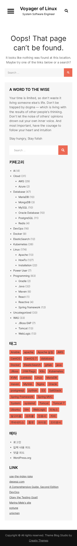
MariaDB (24, 197)
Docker (17, 233)
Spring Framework (22, 396)
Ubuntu (15, 409)
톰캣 (31, 422)
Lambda (26, 377)
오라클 (30, 415)
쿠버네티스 (17, 422)
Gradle (23, 281)
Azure (22, 186)
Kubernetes (20, 244)
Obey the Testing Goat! (23, 497)
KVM (13, 377)
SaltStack (55, 390)
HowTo (23, 260)
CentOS (15, 358)
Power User (20, 270)
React (22, 296)
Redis (22, 223)
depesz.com (16, 481)
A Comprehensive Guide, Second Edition (33, 486)
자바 (53, 415)
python (32, 390)
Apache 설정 (45, 352)
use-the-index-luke (21, 476)
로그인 (17, 442)
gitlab (48, 364)
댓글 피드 (18, 452)
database (47, 358)
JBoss (14, 371)
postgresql (17, 390)
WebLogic (25, 333)
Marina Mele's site (20, 502)
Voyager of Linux (38, 8)
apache (28, 352)
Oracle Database (29, 212)
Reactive (24, 302)
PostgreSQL (26, 218)
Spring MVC (45, 396)
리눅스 (54, 409)
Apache (23, 254)
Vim (26, 409)
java (58, 364)
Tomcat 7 (58, 403)
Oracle (53, 384)
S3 (43, 390)
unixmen (14, 513)
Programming (21, 275)
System (15, 403)
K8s (42, 371)
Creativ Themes (38, 540)
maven (15, 384)
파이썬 (42, 422)
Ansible (15, 352)
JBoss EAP (25, 323)
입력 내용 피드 (21, 447)
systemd (29, 403)
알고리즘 (16, 415)
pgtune (13, 507)
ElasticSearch (21, 239)
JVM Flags (29, 371)
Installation (25, 265)
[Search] (68, 72)
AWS (21, 181)
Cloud (16, 175)
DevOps (18, 228)
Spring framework (29, 307)
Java (21, 286)
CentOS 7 (31, 358)
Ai (14, 170)
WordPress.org (22, 457)
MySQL (23, 207)
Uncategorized (22, 312)
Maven (23, 291)
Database (19, 191)
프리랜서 (55, 422)
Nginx (40, 384)
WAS (16, 317)
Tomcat (23, 328)
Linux (16, 249)
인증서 (42, 415)
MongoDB (24, 202)
